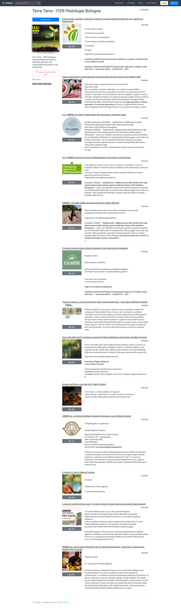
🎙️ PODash (7, 3)
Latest (140, 3)
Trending (131, 3)
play (73, 46)
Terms (59, 602)
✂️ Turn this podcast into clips (46, 73)
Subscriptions (151, 3)
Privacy (66, 602)
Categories (119, 3)
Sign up (174, 3)
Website (37, 79)
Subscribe (46, 20)
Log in (164, 3)
